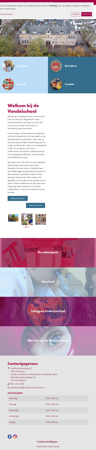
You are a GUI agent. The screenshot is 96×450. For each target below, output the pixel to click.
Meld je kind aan (18, 198)
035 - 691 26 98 (17, 384)
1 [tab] (26, 227)
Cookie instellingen (47, 442)
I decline (75, 14)
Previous (9, 219)
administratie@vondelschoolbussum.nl (27, 387)
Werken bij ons (35, 205)
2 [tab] (29, 227)
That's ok (86, 14)
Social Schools (53, 446)
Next (44, 219)
